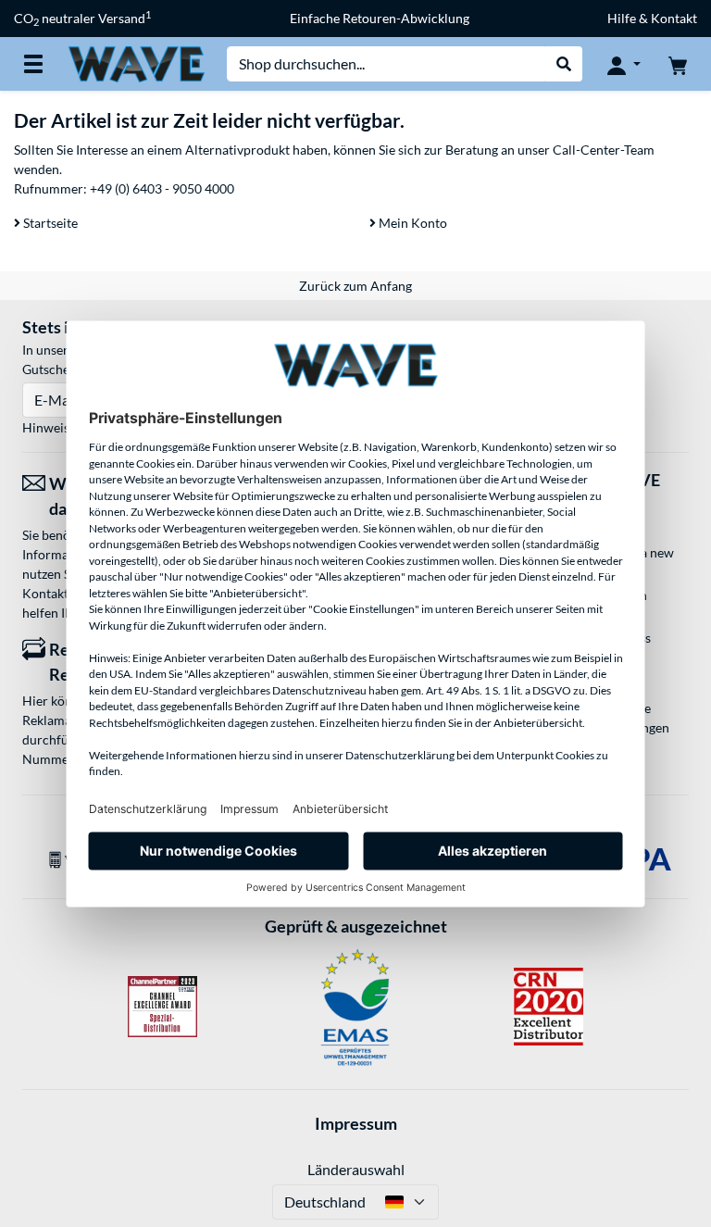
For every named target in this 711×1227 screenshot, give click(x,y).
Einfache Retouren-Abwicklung (379, 18)
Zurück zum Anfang (355, 286)
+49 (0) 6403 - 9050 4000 (162, 188)
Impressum (356, 1123)
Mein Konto (411, 223)
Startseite (49, 223)
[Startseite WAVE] (136, 62)
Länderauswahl (356, 1169)
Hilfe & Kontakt (652, 18)
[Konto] (624, 63)
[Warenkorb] (677, 63)
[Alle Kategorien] (33, 63)
